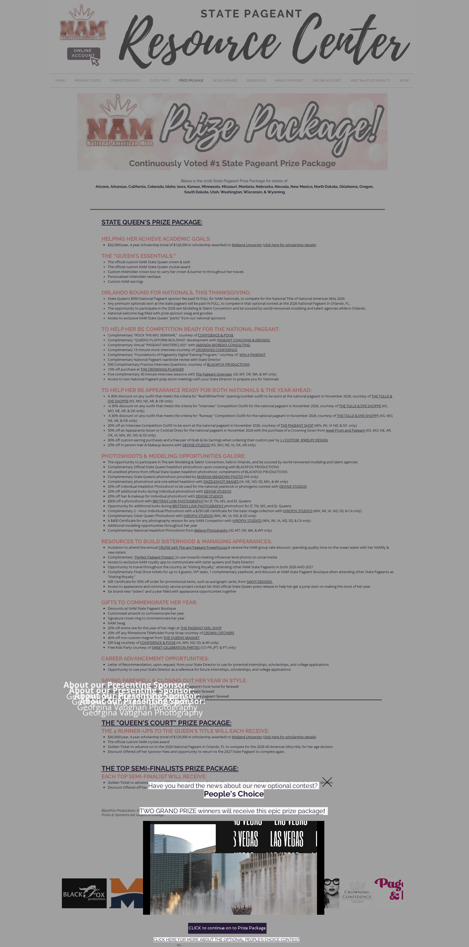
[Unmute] (159, 907)
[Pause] (150, 907)
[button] (327, 782)
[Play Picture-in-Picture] (307, 907)
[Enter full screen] (317, 907)
